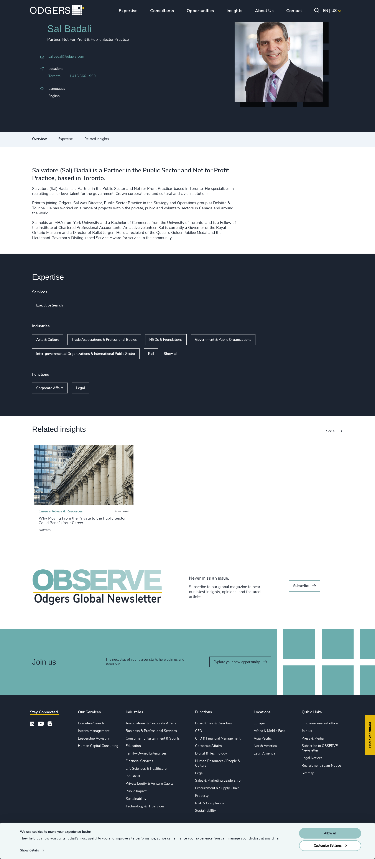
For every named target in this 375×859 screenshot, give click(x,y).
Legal (80, 388)
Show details (29, 850)
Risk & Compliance (209, 803)
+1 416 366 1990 (81, 76)
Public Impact (136, 791)
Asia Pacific (263, 738)
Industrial (133, 776)
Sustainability (136, 798)
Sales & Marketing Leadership (217, 780)
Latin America (264, 753)
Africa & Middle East (269, 731)
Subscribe (301, 586)
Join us (307, 731)
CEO (198, 731)
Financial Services (139, 761)
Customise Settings (328, 845)
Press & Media (313, 738)
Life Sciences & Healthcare (146, 768)
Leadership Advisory (94, 738)
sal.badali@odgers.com (66, 56)
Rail (151, 353)
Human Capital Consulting (98, 746)
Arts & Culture (47, 339)
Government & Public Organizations (223, 339)
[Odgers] (57, 10)
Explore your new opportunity (237, 662)
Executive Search (49, 305)
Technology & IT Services (145, 806)
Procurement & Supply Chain (217, 788)
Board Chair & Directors (213, 723)
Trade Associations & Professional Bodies (104, 339)
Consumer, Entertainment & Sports (153, 738)
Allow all (330, 833)
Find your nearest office (320, 723)
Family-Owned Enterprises (146, 753)
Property (202, 795)
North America (265, 746)
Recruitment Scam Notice (321, 765)
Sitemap (308, 773)
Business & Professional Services (151, 731)
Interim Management (93, 731)
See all (331, 431)
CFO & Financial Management (217, 738)
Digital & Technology (211, 753)
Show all (79, 305)
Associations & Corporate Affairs (151, 723)
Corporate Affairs (50, 388)
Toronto (54, 76)
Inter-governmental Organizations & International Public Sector (85, 353)
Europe (259, 723)
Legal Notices (312, 758)
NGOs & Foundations (166, 339)
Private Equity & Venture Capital (150, 783)
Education (133, 746)
